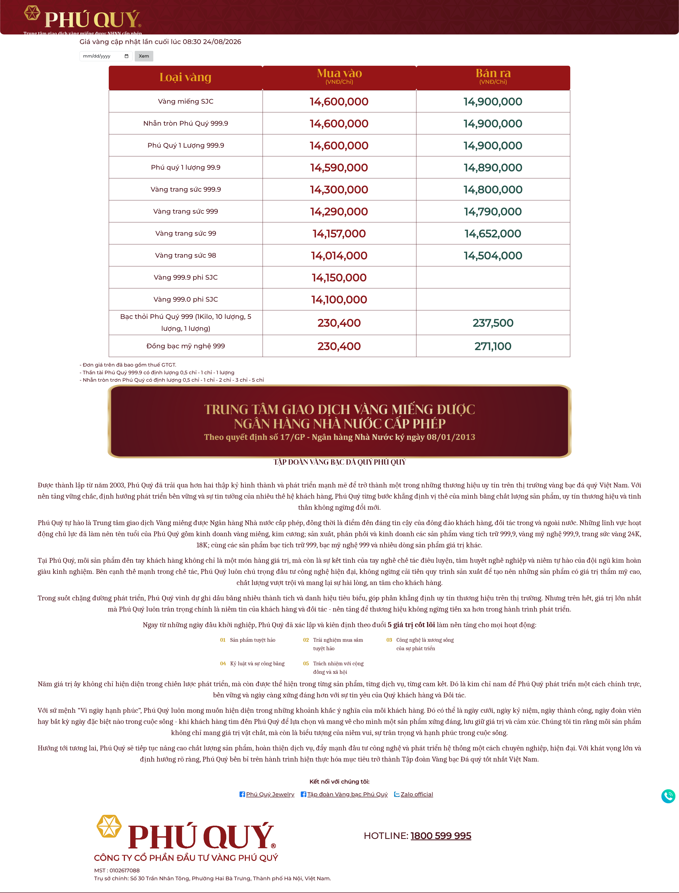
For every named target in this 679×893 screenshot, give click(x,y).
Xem (144, 56)
